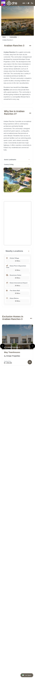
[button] (2, 346)
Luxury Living (8, 164)
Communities (13, 37)
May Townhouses (12, 352)
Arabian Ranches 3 (13, 347)
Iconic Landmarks (10, 159)
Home (4, 37)
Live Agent (27, 675)
